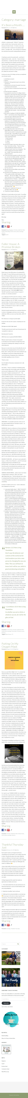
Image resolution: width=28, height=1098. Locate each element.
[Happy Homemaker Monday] (6, 1053)
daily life (20, 230)
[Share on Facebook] (3, 226)
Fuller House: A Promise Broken (11, 245)
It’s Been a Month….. (13, 25)
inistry (15, 231)
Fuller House (8, 634)
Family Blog (7, 231)
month (6, 234)
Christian (15, 230)
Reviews (4, 632)
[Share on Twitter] (5, 226)
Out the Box (16, 1095)
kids (18, 231)
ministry (3, 233)
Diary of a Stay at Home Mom (8, 1038)
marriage (21, 231)
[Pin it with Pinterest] (8, 226)
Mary (15, 27)
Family (3, 231)
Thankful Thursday (15, 928)
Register (4, 1061)
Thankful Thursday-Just (13, 846)
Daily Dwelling (5, 1035)
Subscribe (6, 1003)
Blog (7, 230)
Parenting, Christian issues (18, 631)
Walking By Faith (14, 4)
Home (11, 231)
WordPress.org (5, 1071)
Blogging (11, 230)
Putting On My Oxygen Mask (10, 645)
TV (12, 634)
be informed (9, 629)
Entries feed (4, 1066)
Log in (3, 1063)
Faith (23, 230)
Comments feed (5, 1069)
